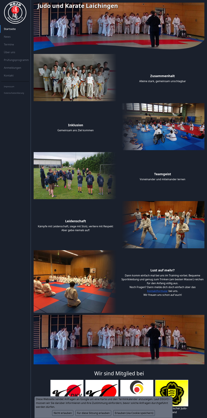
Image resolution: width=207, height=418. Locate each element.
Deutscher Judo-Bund (136, 408)
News (7, 36)
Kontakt (9, 75)
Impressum (9, 86)
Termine (9, 44)
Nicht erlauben (63, 413)
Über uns (9, 52)
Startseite (10, 29)
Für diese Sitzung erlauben (93, 413)
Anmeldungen (12, 68)
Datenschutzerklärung (14, 93)
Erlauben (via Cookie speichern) (134, 413)
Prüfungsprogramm (16, 60)
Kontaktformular (157, 291)
